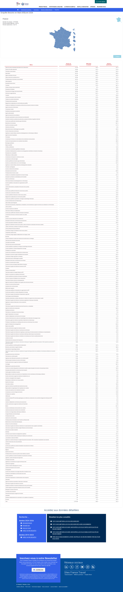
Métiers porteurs (78, 574)
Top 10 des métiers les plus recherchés (65, 521)
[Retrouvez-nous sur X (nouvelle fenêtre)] (72, 567)
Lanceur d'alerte (53, 586)
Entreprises (36, 9)
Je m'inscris (39, 570)
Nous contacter (45, 586)
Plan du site (27, 586)
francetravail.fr (69, 574)
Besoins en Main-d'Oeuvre (46, 9)
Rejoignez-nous (101, 6)
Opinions (92, 6)
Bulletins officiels (20, 586)
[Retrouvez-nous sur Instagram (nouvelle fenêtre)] (88, 567)
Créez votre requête (29, 531)
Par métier (26, 525)
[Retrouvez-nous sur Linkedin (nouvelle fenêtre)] (66, 567)
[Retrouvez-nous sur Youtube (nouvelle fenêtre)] (82, 567)
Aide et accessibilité (63, 586)
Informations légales (36, 586)
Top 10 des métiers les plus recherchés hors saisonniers (71, 524)
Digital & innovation (82, 6)
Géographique (27, 523)
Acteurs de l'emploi (69, 6)
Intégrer (118, 56)
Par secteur (27, 528)
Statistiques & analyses (55, 6)
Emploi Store (88, 574)
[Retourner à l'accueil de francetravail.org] (25, 4)
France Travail (43, 6)
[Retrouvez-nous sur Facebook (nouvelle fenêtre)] (77, 567)
